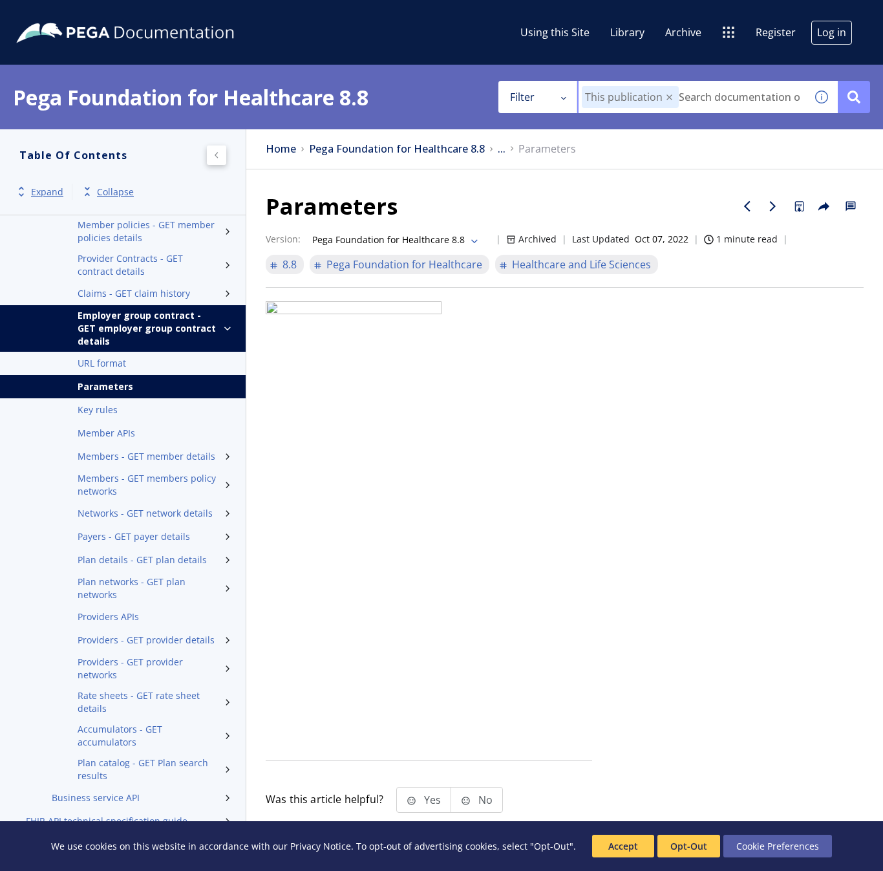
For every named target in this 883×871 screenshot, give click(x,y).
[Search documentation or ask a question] (854, 97)
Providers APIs (108, 616)
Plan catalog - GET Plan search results (143, 769)
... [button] (501, 149)
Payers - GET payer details (134, 536)
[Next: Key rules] (773, 206)
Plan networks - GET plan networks (132, 588)
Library (627, 32)
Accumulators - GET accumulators (120, 735)
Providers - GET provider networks (130, 668)
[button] (669, 97)
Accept (623, 846)
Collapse (115, 192)
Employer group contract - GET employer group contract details (147, 328)
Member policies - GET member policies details (146, 231)
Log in (831, 32)
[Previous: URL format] (747, 206)
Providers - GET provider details (146, 640)
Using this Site (555, 32)
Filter (522, 97)
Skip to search (156, 15)
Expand (47, 192)
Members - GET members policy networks (147, 484)
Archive (683, 32)
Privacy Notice (320, 846)
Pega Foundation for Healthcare (404, 264)
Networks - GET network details (145, 513)
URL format (102, 363)
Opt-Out (688, 846)
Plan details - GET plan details (142, 560)
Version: (283, 239)
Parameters (105, 386)
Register (776, 32)
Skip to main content (57, 15)
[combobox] (692, 97)
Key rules (98, 409)
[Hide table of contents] (216, 155)
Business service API (96, 797)
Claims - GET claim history (134, 293)
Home (281, 149)
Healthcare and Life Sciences (581, 264)
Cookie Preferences (777, 846)
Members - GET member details (146, 456)
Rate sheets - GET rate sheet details (139, 702)
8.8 (289, 264)
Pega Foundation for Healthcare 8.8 (397, 149)
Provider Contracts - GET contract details (130, 264)
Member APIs (106, 433)
